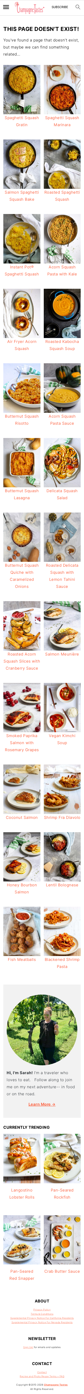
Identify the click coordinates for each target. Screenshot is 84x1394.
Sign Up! (28, 1347)
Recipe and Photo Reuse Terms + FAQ (42, 1376)
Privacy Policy (42, 1309)
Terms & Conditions (42, 1313)
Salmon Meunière (62, 654)
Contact (42, 1372)
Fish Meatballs (22, 959)
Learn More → (42, 1104)
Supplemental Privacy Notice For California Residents (42, 1318)
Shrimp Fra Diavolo (62, 817)
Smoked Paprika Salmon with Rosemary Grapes (22, 742)
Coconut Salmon (22, 817)
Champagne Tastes (56, 1384)
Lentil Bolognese (62, 885)
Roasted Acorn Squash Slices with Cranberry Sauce (22, 661)
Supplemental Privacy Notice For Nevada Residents (42, 1322)
